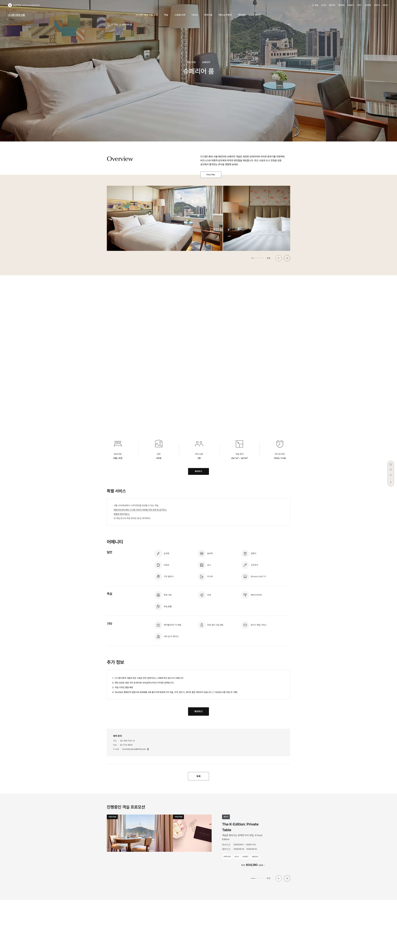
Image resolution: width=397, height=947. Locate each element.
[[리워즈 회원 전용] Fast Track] (206, 833)
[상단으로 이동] (390, 481)
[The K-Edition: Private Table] (140, 833)
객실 (116, 24)
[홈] (108, 25)
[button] (287, 258)
